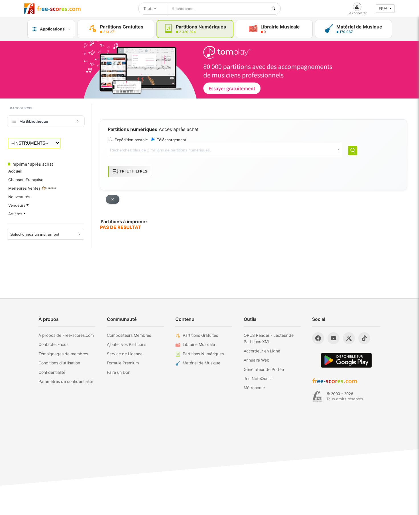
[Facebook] (318, 338)
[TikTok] (364, 338)
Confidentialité (51, 372)
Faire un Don (118, 372)
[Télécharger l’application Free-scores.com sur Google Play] (346, 360)
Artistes (15, 214)
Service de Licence (125, 353)
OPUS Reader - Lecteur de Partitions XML (269, 338)
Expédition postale (131, 140)
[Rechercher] (273, 8)
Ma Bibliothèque (33, 121)
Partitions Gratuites (200, 335)
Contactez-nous (53, 344)
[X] (349, 338)
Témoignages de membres (63, 353)
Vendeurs (17, 205)
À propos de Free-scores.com (66, 335)
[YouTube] (333, 338)
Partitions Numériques (203, 353)
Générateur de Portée (264, 369)
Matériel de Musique (201, 362)
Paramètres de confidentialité (65, 381)
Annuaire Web (256, 360)
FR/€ (383, 8)
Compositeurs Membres (129, 335)
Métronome (254, 387)
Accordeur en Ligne (262, 350)
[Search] (352, 150)
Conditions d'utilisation (59, 362)
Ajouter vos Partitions (126, 344)
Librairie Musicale (199, 344)
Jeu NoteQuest (258, 378)
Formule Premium (123, 362)
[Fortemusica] (317, 396)
